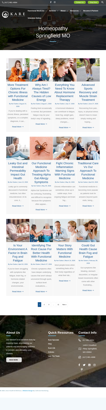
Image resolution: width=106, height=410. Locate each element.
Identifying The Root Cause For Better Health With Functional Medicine (41, 253)
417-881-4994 (88, 340)
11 (58, 304)
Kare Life (51, 348)
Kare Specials (53, 340)
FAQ (50, 344)
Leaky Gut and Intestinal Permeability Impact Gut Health (17, 171)
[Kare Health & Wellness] (13, 14)
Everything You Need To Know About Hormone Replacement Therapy (64, 92)
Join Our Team (54, 356)
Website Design (28, 391)
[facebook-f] (51, 2)
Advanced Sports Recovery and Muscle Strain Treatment (88, 92)
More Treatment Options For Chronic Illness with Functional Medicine (18, 92)
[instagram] (55, 2)
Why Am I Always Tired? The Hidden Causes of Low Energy (41, 92)
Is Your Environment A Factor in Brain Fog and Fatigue (17, 253)
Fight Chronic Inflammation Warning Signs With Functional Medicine (65, 171)
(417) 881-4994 (10, 2)
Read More (18, 127)
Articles (51, 352)
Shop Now (93, 2)
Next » (64, 304)
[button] (102, 2)
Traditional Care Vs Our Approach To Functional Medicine (88, 171)
